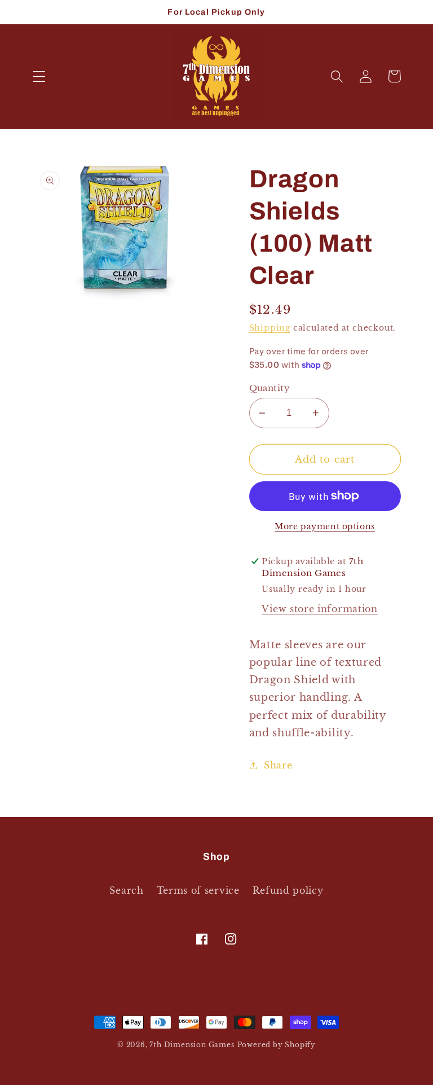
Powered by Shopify (276, 1045)
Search (126, 890)
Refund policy (288, 890)
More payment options (325, 526)
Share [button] (278, 765)
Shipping (269, 328)
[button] (39, 76)
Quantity (269, 388)
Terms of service (198, 890)
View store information (319, 608)
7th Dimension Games (191, 1045)
